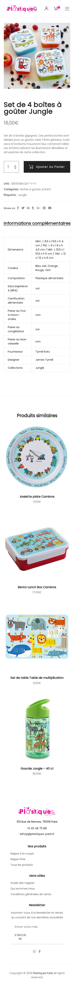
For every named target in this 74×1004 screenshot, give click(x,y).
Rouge (39, 270)
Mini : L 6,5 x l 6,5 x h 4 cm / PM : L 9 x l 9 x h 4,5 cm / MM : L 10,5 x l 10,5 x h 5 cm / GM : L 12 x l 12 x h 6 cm (50, 249)
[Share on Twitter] (22, 208)
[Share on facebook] (18, 208)
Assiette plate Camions (37, 496)
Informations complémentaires (37, 223)
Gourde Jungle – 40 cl (37, 768)
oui (37, 288)
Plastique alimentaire (49, 278)
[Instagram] (34, 951)
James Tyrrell (44, 360)
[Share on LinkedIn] (28, 208)
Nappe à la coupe (22, 853)
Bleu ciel (40, 266)
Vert (48, 270)
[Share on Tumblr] (33, 208)
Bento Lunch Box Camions (37, 587)
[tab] (37, 223)
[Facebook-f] (39, 951)
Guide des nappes (22, 883)
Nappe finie (17, 859)
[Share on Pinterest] (44, 208)
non (38, 315)
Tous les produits (21, 865)
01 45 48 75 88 (37, 828)
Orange (53, 266)
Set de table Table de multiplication (37, 678)
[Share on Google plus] (38, 208)
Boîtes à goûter (30, 189)
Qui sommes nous (22, 888)
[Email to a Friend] (49, 208)
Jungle (22, 195)
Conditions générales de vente (30, 894)
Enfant (46, 189)
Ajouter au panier (50, 167)
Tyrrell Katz (42, 351)
